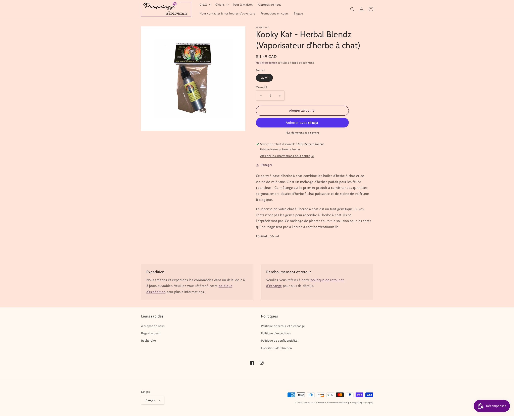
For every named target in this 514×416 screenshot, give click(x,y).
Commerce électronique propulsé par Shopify (350, 402)
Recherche (148, 340)
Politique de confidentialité (279, 340)
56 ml (264, 78)
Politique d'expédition (276, 333)
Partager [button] (266, 165)
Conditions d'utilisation (276, 348)
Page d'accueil (150, 333)
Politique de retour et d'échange (283, 326)
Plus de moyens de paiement (302, 132)
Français (151, 400)
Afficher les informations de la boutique (287, 156)
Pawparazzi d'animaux (315, 402)
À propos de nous (153, 326)
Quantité (261, 87)
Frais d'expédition (266, 62)
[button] (205, 4)
